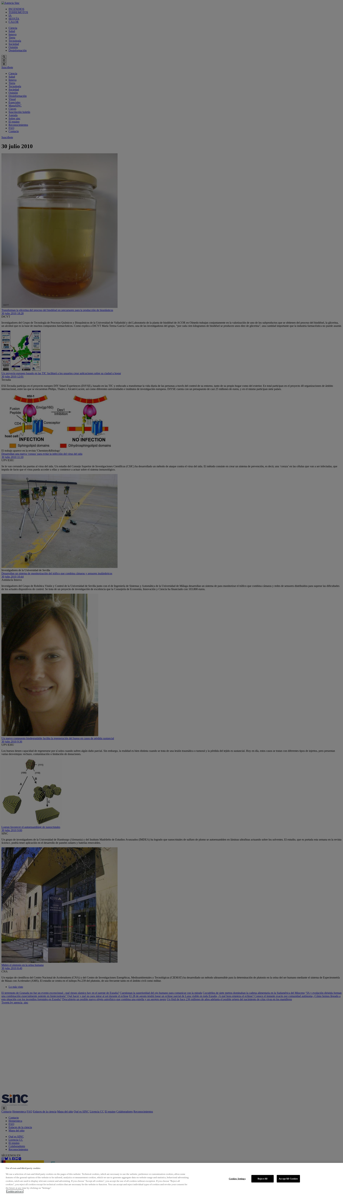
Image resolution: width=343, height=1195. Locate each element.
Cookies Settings (237, 1178)
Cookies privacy (15, 1191)
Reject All (262, 1178)
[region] (171, 1179)
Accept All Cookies (288, 1178)
